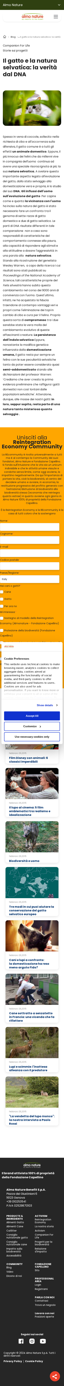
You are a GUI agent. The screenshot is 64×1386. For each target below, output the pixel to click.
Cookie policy (43, 697)
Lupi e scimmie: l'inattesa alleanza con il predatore (28, 1068)
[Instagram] (31, 1343)
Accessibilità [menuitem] (13, 1255)
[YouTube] (42, 1343)
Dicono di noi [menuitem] (14, 1276)
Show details (45, 705)
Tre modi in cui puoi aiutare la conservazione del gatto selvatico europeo (31, 910)
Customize (30, 726)
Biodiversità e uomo (24, 861)
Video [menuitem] (9, 1271)
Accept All (32, 715)
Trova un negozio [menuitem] (45, 1305)
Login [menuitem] (38, 1285)
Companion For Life (16, 46)
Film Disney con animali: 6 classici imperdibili (28, 760)
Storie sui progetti (15, 50)
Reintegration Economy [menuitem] (43, 1221)
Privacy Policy (13, 1361)
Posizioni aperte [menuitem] (44, 1316)
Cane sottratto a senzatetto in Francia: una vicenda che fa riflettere (31, 1017)
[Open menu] (55, 17)
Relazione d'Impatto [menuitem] (41, 1250)
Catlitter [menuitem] (11, 1230)
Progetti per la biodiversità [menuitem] (43, 1243)
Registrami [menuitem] (41, 1289)
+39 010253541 (16, 1202)
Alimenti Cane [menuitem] (14, 1226)
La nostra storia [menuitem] (44, 1226)
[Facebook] (21, 1343)
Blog (13, 36)
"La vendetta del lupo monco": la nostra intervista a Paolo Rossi (32, 1120)
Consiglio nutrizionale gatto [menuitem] (17, 1236)
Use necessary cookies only (32, 736)
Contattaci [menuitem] (41, 1300)
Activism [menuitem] (40, 1230)
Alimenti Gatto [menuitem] (15, 1222)
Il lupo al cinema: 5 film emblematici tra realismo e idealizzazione (29, 811)
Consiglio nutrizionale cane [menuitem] (16, 1243)
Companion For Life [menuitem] (44, 1236)
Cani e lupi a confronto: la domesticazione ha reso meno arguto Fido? (29, 963)
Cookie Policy (34, 1361)
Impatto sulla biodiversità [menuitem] (14, 1250)
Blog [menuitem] (9, 1267)
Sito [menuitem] (37, 1270)
